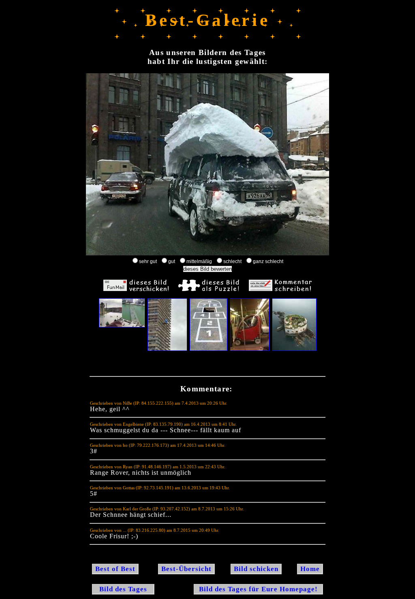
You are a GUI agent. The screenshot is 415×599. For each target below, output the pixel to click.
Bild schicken (256, 569)
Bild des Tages (123, 589)
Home (310, 569)
